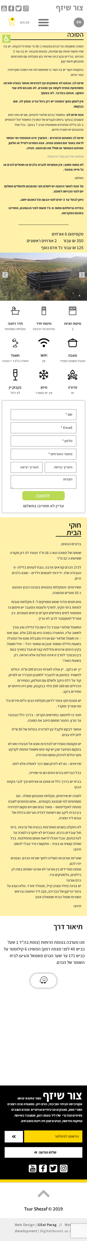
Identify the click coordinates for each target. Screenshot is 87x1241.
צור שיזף (70, 7)
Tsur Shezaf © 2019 (43, 1209)
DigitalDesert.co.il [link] (56, 1231)
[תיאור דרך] (43, 980)
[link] (26, 8)
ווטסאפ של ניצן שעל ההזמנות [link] (65, 156)
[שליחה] (14, 1136)
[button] (6, 39)
